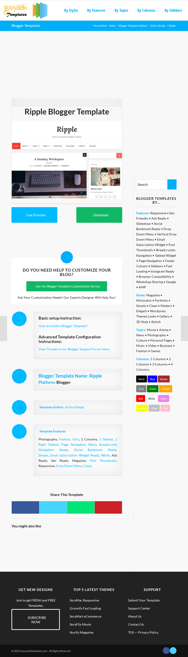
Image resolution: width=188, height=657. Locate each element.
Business (166, 346)
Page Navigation (150, 261)
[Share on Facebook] (25, 507)
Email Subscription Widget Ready (74, 455)
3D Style (142, 322)
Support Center (139, 608)
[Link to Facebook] (166, 650)
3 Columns (160, 364)
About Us (134, 616)
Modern (166, 306)
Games (155, 351)
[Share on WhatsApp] (80, 507)
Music (140, 346)
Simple (43, 455)
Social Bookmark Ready (95, 450)
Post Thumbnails (103, 460)
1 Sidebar (106, 439)
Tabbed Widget (165, 255)
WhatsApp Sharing (149, 282)
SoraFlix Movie (80, 624)
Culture (141, 340)
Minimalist (144, 300)
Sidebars (157, 266)
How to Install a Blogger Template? (63, 326)
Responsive (158, 213)
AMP (142, 287)
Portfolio (161, 300)
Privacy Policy (148, 632)
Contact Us (136, 624)
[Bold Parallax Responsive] (59, 539)
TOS (131, 632)
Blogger (63, 382)
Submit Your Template (144, 600)
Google (171, 282)
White (105, 455)
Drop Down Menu (69, 466)
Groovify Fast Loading (85, 608)
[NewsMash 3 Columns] (18, 539)
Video (152, 346)
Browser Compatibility (155, 276)
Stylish (156, 322)
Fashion (64, 439)
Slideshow (143, 223)
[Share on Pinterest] (108, 507)
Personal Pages (161, 340)
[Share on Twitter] (53, 507)
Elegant (141, 311)
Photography (156, 335)
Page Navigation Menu (78, 444)
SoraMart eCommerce (85, 616)
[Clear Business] (73, 539)
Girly (75, 439)
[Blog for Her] (114, 539)
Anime (164, 330)
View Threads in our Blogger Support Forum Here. (74, 349)
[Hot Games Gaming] (101, 539)
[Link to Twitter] (173, 650)
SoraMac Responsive (84, 600)
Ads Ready (158, 218)
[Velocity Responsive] (184, 328)
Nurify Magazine (81, 632)
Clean (87, 466)
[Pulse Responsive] (45, 539)
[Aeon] (87, 539)
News (140, 335)
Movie (151, 330)
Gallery (164, 316)
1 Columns (158, 359)
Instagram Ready (162, 271)
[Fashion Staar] (3, 328)
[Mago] (31, 539)
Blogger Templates (25, 25)
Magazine (153, 295)
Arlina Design (74, 407)
